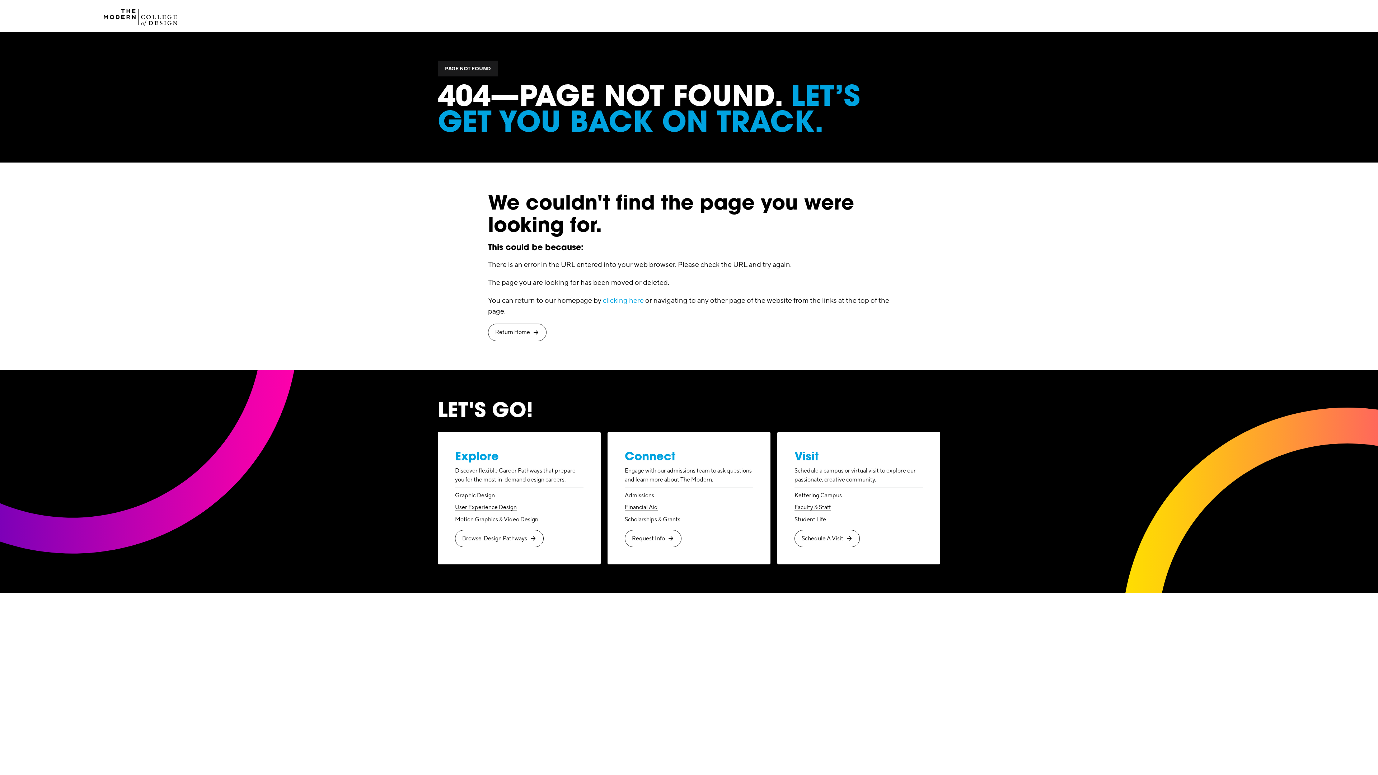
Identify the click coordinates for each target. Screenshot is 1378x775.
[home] (141, 15)
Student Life (810, 519)
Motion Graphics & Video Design (496, 519)
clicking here (623, 300)
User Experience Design (486, 507)
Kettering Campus (818, 495)
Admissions (639, 495)
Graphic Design (476, 495)
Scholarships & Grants (652, 519)
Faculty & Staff (813, 507)
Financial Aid (641, 507)
